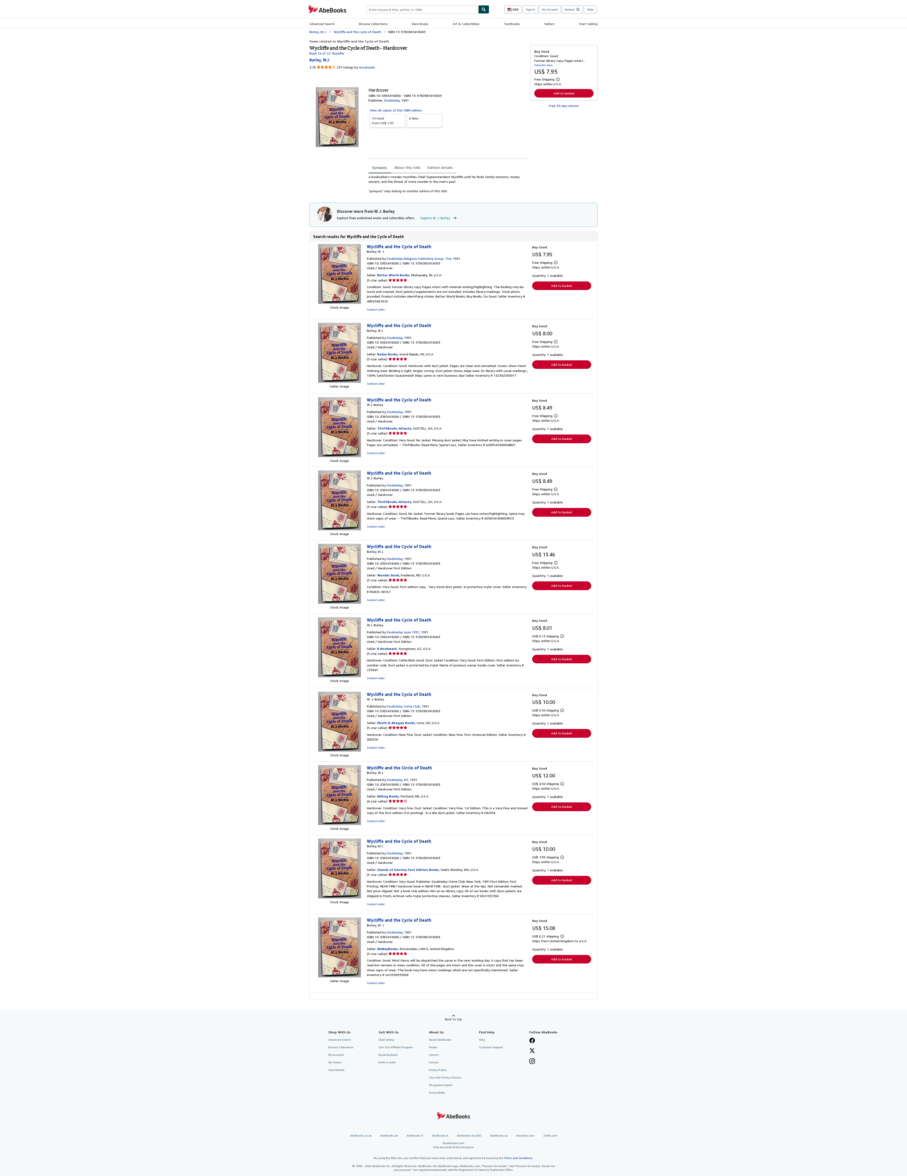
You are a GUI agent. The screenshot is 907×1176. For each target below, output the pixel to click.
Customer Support (491, 1047)
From (383, 120)
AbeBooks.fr (415, 1135)
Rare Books (420, 24)
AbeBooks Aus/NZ (469, 1135)
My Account (550, 9)
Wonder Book (388, 575)
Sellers (549, 24)
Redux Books (387, 354)
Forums (434, 1062)
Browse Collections (373, 24)
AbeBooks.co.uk (361, 1135)
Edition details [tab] (440, 167)
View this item (543, 65)
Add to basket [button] (564, 93)
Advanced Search (322, 24)
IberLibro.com (525, 1135)
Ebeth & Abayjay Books (396, 723)
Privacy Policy (438, 1070)
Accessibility (437, 1092)
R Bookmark (387, 649)
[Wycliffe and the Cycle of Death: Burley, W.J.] (339, 381)
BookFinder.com (453, 1145)
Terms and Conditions (518, 1158)
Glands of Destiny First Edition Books (408, 870)
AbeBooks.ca (499, 1135)
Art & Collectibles (466, 24)
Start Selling (588, 24)
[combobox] (422, 9)
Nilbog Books (388, 796)
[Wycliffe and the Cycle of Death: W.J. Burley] (339, 456)
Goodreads (367, 67)
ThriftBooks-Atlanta (394, 428)
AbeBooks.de (389, 1135)
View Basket (336, 1070)
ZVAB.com (550, 1135)
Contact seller (376, 309)
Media (433, 1047)
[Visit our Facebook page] (532, 1040)
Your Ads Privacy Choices (445, 1077)
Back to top (453, 1019)
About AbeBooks (440, 1039)
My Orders (335, 1062)
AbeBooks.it (440, 1135)
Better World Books (393, 275)
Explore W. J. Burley (435, 218)
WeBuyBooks (387, 949)
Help (590, 9)
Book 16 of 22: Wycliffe (326, 53)
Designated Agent (440, 1085)
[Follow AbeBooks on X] (532, 1051)
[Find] (484, 9)
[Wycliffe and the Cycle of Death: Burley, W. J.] (339, 303)
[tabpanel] (447, 184)
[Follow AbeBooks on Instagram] (532, 1062)
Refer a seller (387, 1062)
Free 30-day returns (564, 106)
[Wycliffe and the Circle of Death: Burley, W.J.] (339, 824)
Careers (434, 1055)
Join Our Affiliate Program (396, 1047)
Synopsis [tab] (379, 167)
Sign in (530, 9)
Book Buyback (388, 1055)
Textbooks (512, 24)
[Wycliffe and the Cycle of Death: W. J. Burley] (339, 750)
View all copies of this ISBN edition (396, 110)
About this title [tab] (407, 167)
